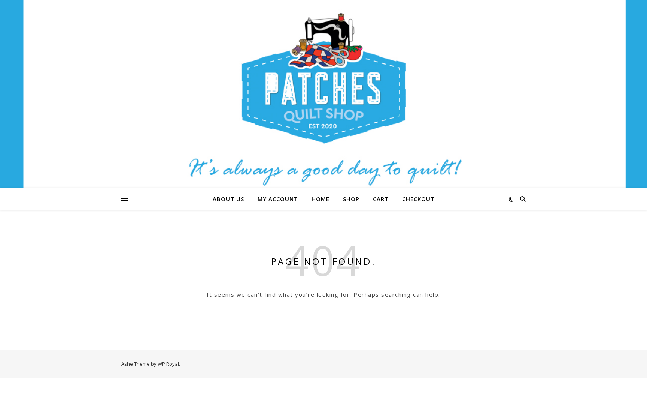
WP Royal (168, 363)
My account (278, 199)
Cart (381, 199)
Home (320, 199)
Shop (351, 199)
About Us (228, 199)
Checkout (418, 199)
